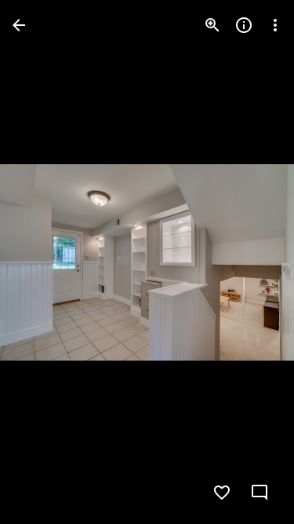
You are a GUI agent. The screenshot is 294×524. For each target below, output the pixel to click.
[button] (44, 262)
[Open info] (244, 25)
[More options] (275, 25)
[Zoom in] (212, 25)
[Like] (221, 492)
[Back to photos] (19, 25)
